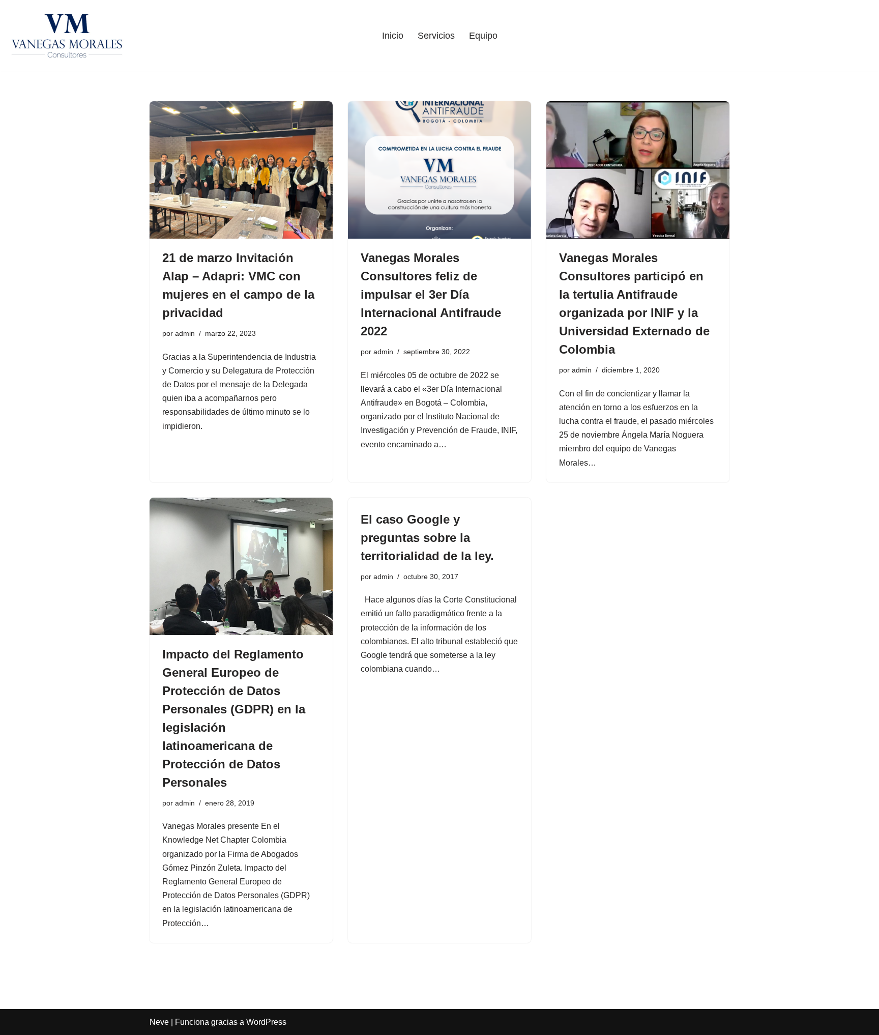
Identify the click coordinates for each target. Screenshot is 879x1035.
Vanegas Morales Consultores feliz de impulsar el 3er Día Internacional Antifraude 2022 (431, 294)
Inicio (392, 36)
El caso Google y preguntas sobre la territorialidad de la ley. (427, 537)
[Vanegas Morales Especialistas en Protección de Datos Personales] (67, 35)
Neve (159, 1022)
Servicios (436, 36)
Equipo (483, 36)
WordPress (266, 1022)
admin (185, 333)
